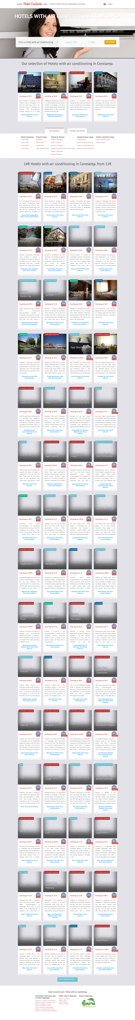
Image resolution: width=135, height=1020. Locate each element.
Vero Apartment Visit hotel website (80, 700)
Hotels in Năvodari (57, 151)
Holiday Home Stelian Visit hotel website (29, 700)
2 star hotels (25, 148)
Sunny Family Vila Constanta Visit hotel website (105, 485)
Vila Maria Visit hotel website (105, 216)
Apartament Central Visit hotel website (54, 323)
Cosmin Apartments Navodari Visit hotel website (80, 647)
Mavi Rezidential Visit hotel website (105, 915)
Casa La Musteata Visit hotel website (55, 969)
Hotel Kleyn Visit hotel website (105, 646)
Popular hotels (100, 142)
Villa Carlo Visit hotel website (29, 969)
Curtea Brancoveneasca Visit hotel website (55, 269)
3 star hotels (25, 145)
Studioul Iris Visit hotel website (105, 377)
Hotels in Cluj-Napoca (64, 998)
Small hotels (40, 145)
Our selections (54, 131)
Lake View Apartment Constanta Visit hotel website (105, 700)
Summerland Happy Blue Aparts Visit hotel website (29, 216)
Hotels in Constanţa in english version (45, 1002)
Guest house (40, 142)
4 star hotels (25, 142)
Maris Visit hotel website (29, 807)
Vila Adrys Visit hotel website (29, 485)
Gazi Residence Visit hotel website (80, 377)
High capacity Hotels (42, 148)
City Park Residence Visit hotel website (54, 592)
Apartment (39, 139)
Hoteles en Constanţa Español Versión (45, 1009)
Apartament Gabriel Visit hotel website (29, 753)
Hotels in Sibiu (62, 1000)
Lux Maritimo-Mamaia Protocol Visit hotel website (105, 754)
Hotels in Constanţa (64, 1003)
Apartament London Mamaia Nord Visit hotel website (29, 647)
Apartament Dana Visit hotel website (55, 538)
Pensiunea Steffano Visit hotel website (54, 646)
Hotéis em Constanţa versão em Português (46, 1010)
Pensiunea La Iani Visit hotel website (29, 377)
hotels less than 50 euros (85, 142)
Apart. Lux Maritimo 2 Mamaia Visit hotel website (54, 915)
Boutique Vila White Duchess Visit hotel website (105, 808)
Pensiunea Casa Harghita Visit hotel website (29, 269)
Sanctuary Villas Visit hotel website (105, 538)
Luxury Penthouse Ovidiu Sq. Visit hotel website (29, 323)
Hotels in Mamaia (56, 154)
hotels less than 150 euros (85, 148)
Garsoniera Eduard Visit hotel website (80, 115)
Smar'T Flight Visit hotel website (29, 915)
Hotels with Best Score (103, 139)
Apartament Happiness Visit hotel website (29, 592)
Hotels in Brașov (63, 1002)
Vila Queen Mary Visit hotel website (80, 807)
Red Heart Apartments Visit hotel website (55, 485)
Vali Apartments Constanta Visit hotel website (29, 431)
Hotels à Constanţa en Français (43, 1004)
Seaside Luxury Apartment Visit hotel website (106, 969)
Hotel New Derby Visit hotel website (80, 969)
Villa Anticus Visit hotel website (105, 115)
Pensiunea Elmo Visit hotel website (29, 538)
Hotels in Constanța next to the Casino (63, 148)
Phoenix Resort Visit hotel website (80, 269)
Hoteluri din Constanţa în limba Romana (45, 1000)
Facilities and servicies (77, 131)
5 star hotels (25, 139)
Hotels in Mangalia (57, 139)
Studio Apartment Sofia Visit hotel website (55, 377)
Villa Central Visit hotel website (80, 216)
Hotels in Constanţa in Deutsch (43, 1005)
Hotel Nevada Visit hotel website (29, 115)
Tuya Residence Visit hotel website (105, 269)
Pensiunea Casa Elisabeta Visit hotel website (80, 323)
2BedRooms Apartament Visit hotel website (55, 115)
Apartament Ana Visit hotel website (105, 592)
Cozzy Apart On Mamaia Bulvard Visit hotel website (80, 431)
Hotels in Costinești (57, 145)
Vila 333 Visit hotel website (54, 700)
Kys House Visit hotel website (105, 431)
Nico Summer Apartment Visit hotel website (105, 861)
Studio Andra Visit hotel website (80, 753)
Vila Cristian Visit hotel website (80, 861)
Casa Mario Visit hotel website (105, 323)
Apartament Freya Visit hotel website (80, 485)
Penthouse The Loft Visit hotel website (55, 861)
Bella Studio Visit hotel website (30, 861)
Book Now (110, 42)
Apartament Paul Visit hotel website (55, 431)
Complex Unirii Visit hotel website (80, 592)
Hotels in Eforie (56, 142)
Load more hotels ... (67, 979)
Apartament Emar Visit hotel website (55, 807)
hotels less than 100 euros (85, 145)
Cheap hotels (81, 139)
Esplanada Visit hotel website (80, 538)
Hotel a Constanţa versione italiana (44, 1007)
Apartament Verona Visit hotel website (54, 753)
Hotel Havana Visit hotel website (54, 216)
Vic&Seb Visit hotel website (80, 915)
